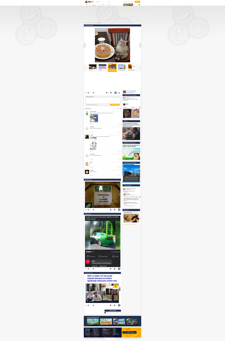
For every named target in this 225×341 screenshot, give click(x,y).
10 (117, 312)
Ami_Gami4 (92, 153)
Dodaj (137, 1)
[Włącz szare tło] (138, 4)
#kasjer (131, 92)
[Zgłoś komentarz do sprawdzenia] (119, 111)
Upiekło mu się (88, 273)
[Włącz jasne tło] (137, 4)
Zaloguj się (127, 1)
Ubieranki (108, 4)
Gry (90, 4)
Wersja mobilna (87, 330)
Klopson (91, 170)
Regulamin (114, 332)
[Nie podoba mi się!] (95, 93)
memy (89, 22)
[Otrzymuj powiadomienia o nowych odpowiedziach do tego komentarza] (120, 111)
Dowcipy (103, 4)
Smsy (86, 332)
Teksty (86, 331)
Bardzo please (88, 179)
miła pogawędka (98, 22)
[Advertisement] (112, 81)
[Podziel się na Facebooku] (115, 93)
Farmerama (95, 330)
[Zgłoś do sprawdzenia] (119, 93)
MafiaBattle (95, 331)
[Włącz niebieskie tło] (139, 4)
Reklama (114, 331)
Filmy (98, 4)
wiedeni (91, 135)
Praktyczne (88, 213)
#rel (133, 92)
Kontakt (114, 330)
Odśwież (118, 108)
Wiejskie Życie (96, 332)
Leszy (91, 162)
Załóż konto (132, 1)
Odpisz (120, 132)
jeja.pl (86, 22)
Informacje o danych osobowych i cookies (116, 334)
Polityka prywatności (124, 338)
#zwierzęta (128, 92)
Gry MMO (96, 329)
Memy (94, 4)
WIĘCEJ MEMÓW (112, 310)
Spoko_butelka (93, 111)
